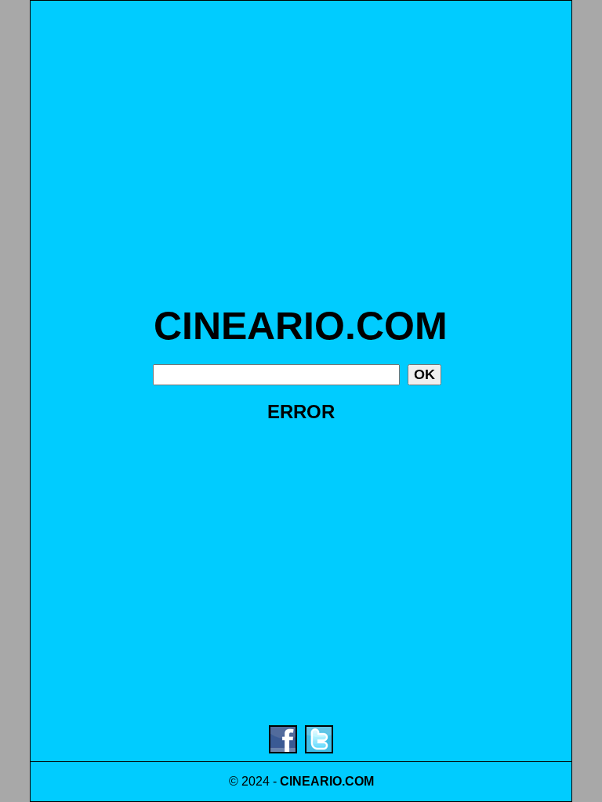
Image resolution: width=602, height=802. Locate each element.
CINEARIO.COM (301, 326)
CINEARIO (311, 781)
